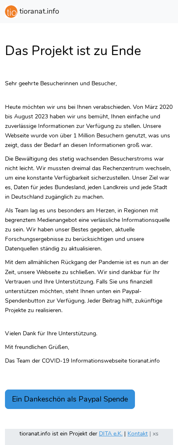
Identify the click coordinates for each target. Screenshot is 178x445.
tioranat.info (38, 11)
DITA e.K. (111, 433)
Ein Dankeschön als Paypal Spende (70, 399)
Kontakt (137, 433)
